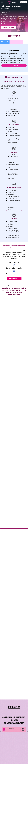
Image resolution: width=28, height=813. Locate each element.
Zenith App (23, 2)
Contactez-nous (14, 65)
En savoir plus (14, 278)
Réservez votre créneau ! (8, 27)
